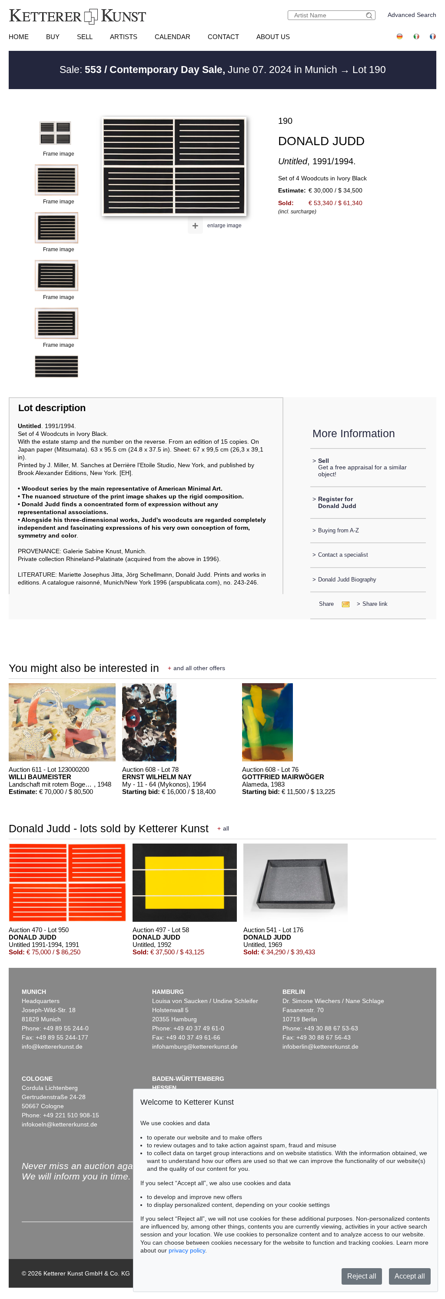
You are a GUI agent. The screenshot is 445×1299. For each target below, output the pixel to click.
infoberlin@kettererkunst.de (320, 1046)
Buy (53, 36)
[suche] (370, 15)
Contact (223, 36)
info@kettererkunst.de (52, 1046)
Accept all (410, 1276)
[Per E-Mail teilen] (343, 604)
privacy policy (187, 1250)
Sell (85, 36)
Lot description (52, 407)
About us (273, 36)
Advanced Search (412, 14)
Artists (123, 36)
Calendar (172, 36)
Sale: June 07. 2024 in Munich (200, 69)
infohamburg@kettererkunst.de (195, 1046)
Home (19, 36)
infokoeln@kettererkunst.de (59, 1124)
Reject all (361, 1276)
